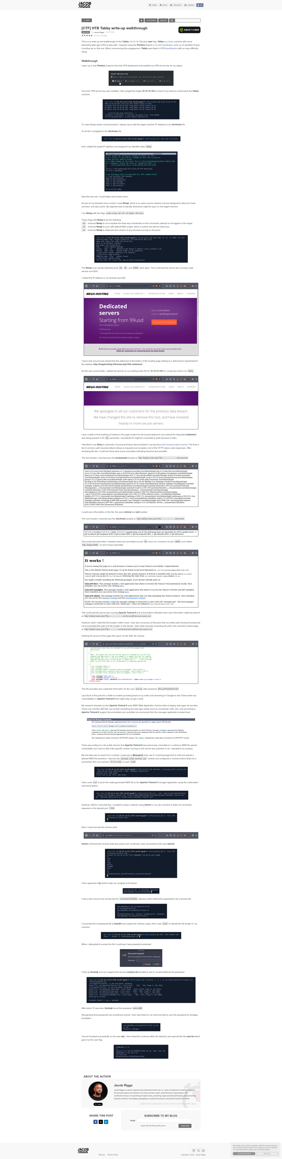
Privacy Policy (156, 1126)
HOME (154, 5)
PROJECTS (176, 5)
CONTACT (190, 5)
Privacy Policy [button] (264, 1149)
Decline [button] (267, 1153)
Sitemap (102, 1154)
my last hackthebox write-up (168, 44)
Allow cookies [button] (244, 1153)
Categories (151, 20)
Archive (163, 20)
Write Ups (85, 32)
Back (88, 20)
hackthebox (171, 48)
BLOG (164, 5)
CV (200, 5)
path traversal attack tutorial (174, 444)
